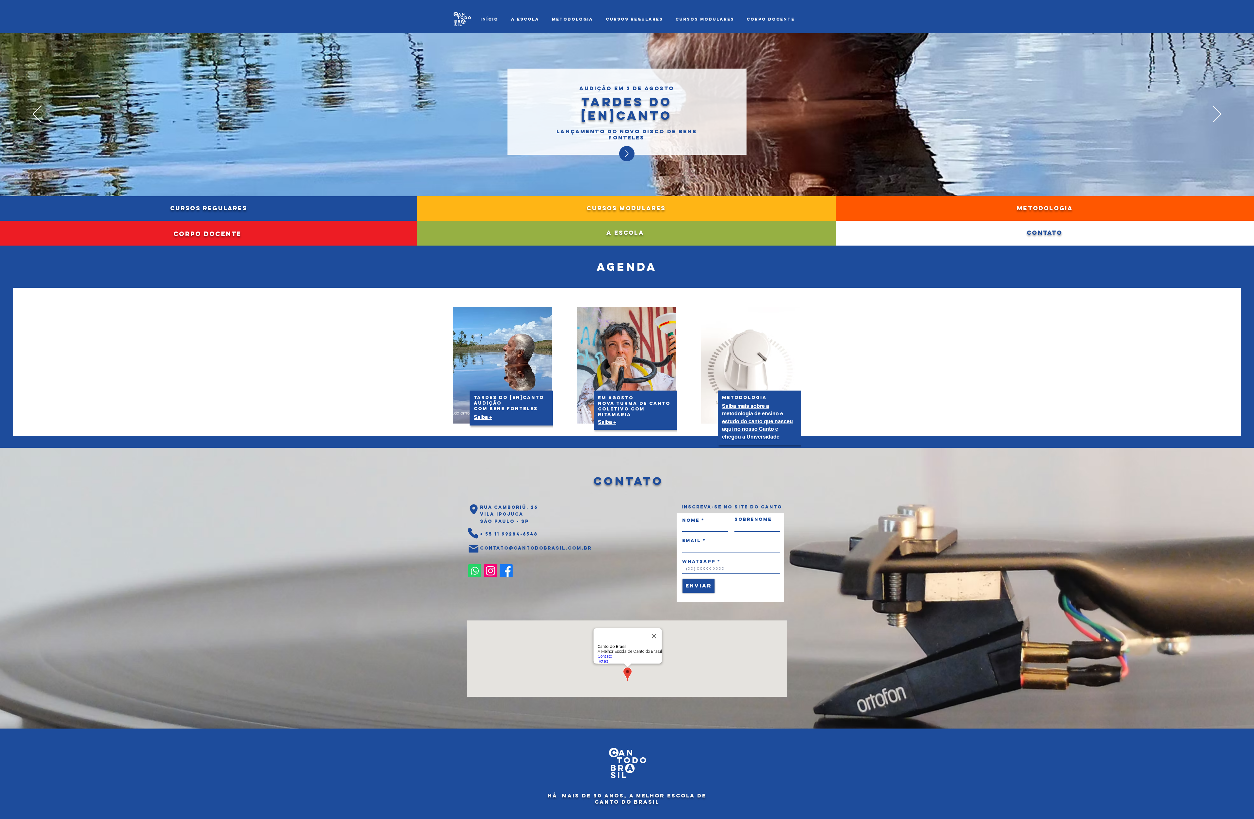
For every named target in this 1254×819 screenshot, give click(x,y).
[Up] (627, 153)
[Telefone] (473, 533)
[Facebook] (506, 570)
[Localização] (473, 509)
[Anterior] (37, 114)
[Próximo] (1217, 114)
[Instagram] (490, 570)
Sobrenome (753, 520)
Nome (690, 520)
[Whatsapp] (474, 570)
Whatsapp (698, 562)
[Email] (473, 549)
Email (691, 541)
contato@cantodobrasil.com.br (536, 548)
